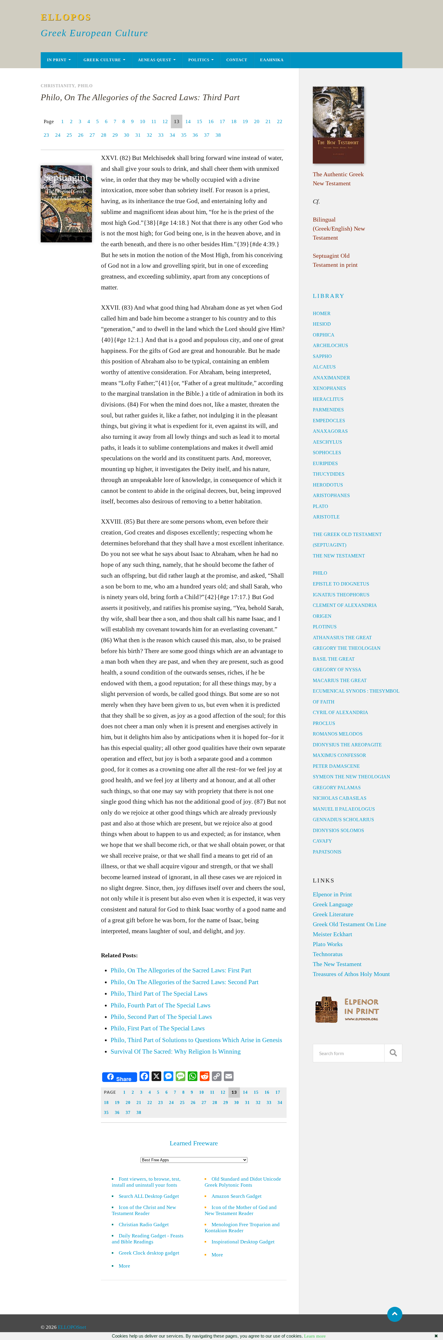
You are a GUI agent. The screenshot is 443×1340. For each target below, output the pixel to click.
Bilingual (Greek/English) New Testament (339, 228)
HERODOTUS (328, 484)
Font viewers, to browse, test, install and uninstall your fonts (146, 1182)
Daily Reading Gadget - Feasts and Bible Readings (148, 1239)
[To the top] (394, 1314)
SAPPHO (322, 356)
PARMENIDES (328, 409)
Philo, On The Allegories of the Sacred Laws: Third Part (140, 97)
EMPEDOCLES (329, 420)
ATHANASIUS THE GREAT (342, 637)
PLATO (320, 506)
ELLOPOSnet (72, 1327)
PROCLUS (324, 723)
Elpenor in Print (332, 894)
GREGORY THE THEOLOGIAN (347, 648)
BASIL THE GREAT (334, 659)
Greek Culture (102, 60)
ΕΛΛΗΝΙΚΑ (272, 60)
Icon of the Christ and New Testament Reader (144, 1210)
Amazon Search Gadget (237, 1196)
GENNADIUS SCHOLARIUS (343, 819)
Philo (85, 85)
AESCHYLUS (327, 442)
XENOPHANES (329, 388)
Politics (198, 60)
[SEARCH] (393, 1053)
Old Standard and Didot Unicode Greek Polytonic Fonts (243, 1182)
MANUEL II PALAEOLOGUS (344, 809)
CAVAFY (322, 841)
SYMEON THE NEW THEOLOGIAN (351, 776)
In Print (57, 60)
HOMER (322, 313)
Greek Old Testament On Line (349, 924)
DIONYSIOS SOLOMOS (338, 830)
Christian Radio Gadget (144, 1224)
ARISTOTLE (326, 516)
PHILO (320, 573)
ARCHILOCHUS (330, 345)
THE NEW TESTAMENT (339, 555)
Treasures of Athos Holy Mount (351, 974)
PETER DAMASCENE (336, 766)
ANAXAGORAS (330, 431)
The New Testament (337, 964)
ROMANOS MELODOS (338, 733)
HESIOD (322, 324)
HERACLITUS (328, 399)
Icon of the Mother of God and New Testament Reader (241, 1210)
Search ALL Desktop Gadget (149, 1196)
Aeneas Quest (154, 60)
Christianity (58, 85)
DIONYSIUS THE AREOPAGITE (347, 744)
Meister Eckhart (332, 934)
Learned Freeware (194, 1143)
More (128, 1266)
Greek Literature (333, 914)
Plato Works (328, 944)
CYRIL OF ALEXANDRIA (340, 712)
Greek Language (333, 904)
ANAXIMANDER (331, 377)
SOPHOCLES (327, 452)
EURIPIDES (325, 463)
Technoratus (328, 954)
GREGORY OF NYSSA (337, 669)
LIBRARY (329, 295)
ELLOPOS (66, 17)
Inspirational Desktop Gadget (243, 1242)
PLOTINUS (325, 626)
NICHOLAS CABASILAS (339, 798)
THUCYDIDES (328, 474)
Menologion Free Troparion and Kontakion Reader (242, 1227)
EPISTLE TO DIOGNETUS (341, 583)
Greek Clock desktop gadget (149, 1253)
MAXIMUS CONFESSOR (339, 755)
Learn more (315, 1336)
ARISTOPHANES (331, 495)
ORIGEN (322, 616)
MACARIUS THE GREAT (340, 680)
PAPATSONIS (327, 851)
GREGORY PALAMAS (337, 787)
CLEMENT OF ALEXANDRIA (345, 605)
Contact (236, 60)
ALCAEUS (324, 366)
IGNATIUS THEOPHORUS (341, 594)
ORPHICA (324, 334)
